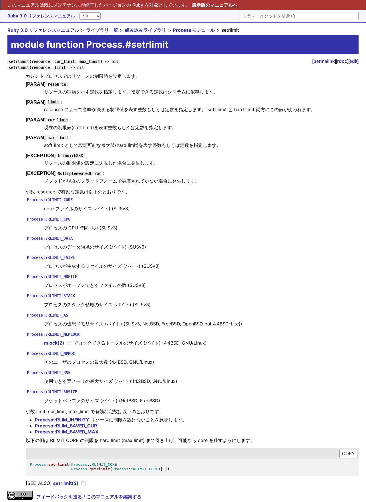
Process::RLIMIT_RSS (48, 373)
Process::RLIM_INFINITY (62, 420)
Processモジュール (194, 30)
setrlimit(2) (66, 483)
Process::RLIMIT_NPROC (51, 353)
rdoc (342, 61)
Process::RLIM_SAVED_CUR (66, 426)
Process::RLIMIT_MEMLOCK (53, 334)
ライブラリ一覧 (102, 30)
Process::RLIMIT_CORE (50, 200)
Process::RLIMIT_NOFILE (52, 277)
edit (353, 61)
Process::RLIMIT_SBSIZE (52, 392)
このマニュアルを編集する (114, 496)
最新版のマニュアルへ (215, 5)
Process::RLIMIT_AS (47, 315)
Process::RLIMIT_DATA (50, 238)
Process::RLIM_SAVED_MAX (66, 432)
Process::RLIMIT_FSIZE (51, 257)
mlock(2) (54, 343)
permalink (324, 61)
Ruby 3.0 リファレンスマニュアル (41, 16)
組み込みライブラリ (145, 30)
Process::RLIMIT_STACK (51, 296)
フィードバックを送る (59, 496)
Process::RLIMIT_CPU (48, 219)
